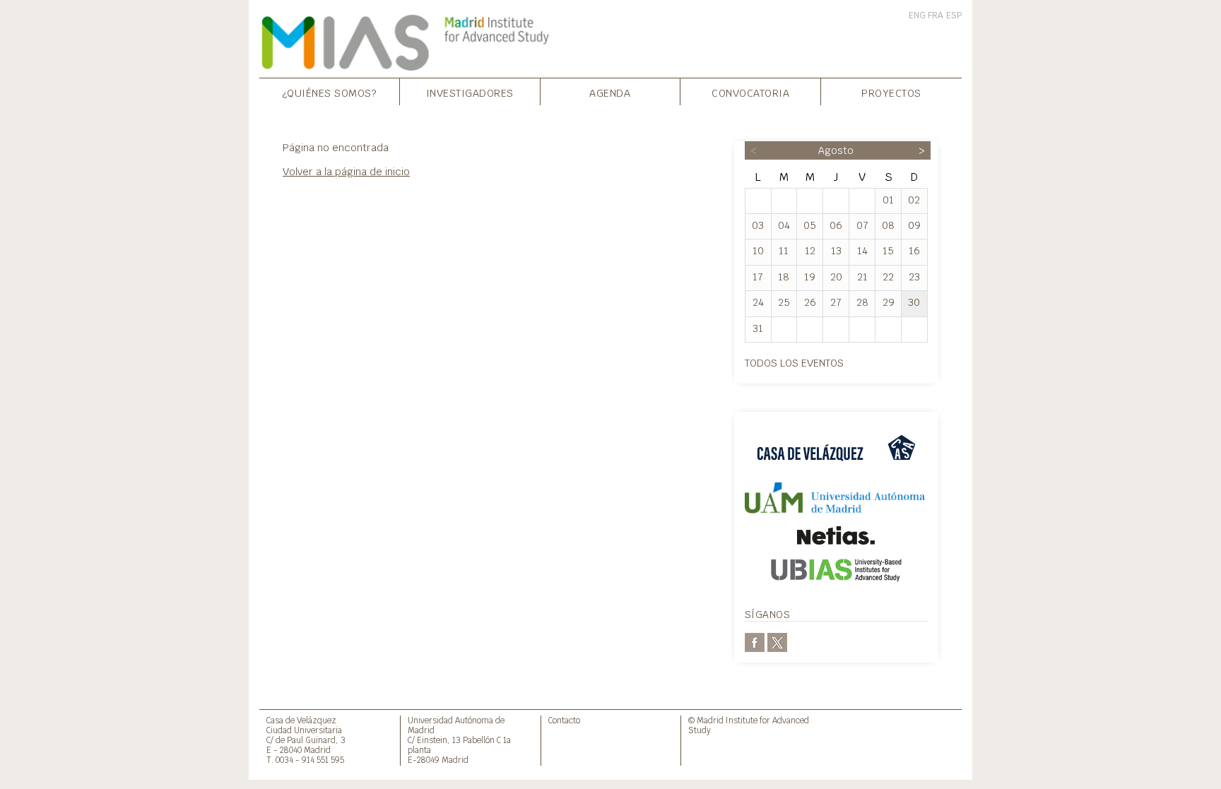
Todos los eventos (794, 362)
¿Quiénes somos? (329, 93)
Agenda (609, 93)
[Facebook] (755, 641)
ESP (954, 15)
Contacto (564, 720)
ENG (917, 15)
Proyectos (891, 93)
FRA (935, 15)
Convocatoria (750, 93)
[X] (777, 641)
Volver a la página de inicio (346, 171)
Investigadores (470, 93)
